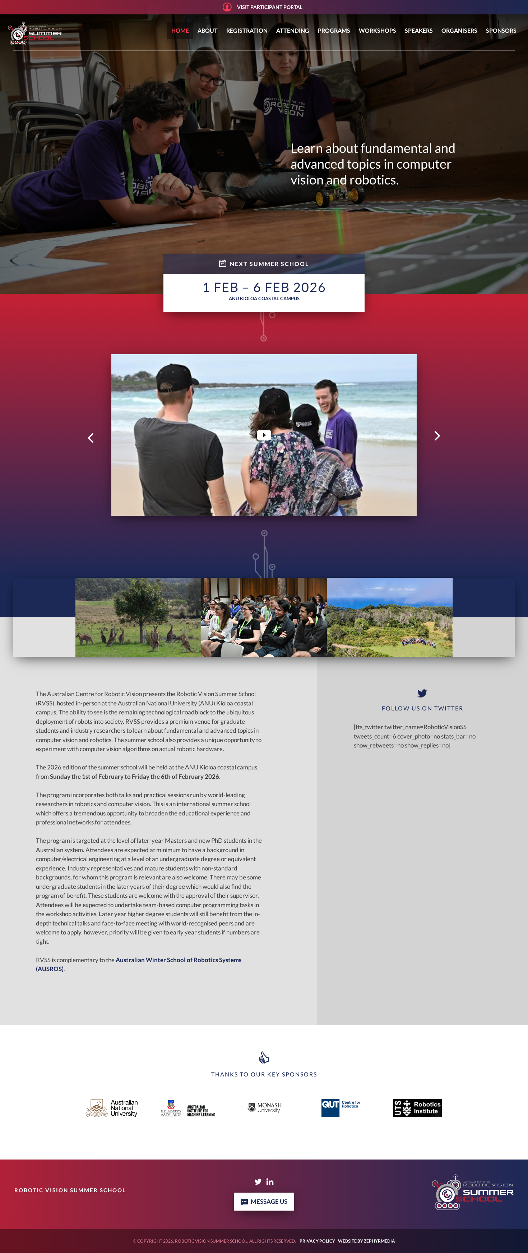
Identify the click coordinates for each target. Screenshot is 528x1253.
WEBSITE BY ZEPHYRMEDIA (366, 1241)
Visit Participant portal (269, 7)
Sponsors (501, 30)
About (208, 30)
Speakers (419, 30)
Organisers (459, 30)
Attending (292, 30)
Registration (247, 30)
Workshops (377, 30)
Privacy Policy (317, 1241)
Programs (334, 30)
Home (180, 30)
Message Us (269, 1201)
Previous (90, 438)
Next (437, 435)
